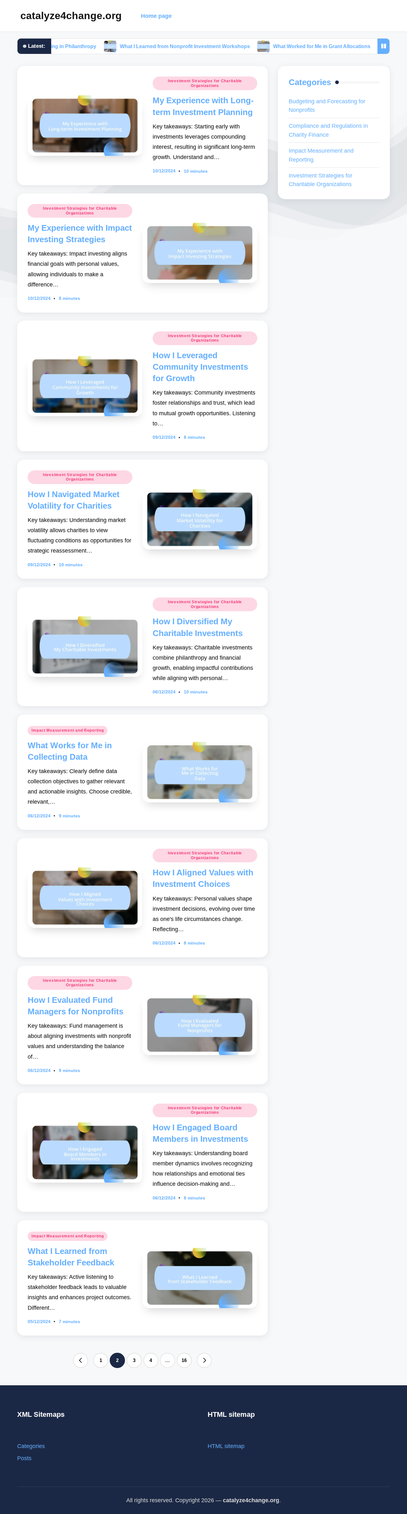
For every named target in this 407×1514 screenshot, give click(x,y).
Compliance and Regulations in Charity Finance (328, 130)
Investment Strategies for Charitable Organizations (205, 83)
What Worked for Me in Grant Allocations (280, 46)
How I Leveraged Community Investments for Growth (200, 367)
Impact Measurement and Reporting (67, 730)
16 (184, 1360)
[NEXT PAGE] (204, 1360)
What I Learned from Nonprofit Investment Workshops (144, 46)
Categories (31, 1446)
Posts (24, 1458)
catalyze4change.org (71, 15)
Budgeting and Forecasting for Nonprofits (327, 105)
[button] (80, 1360)
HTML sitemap (226, 1446)
